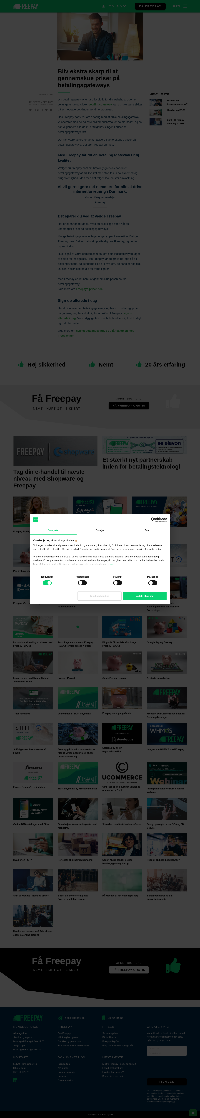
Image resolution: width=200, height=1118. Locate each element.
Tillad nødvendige (99, 596)
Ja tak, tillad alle (144, 596)
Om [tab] (147, 530)
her (111, 564)
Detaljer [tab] (100, 530)
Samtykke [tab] (53, 530)
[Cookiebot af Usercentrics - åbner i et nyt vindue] (153, 519)
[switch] (82, 582)
